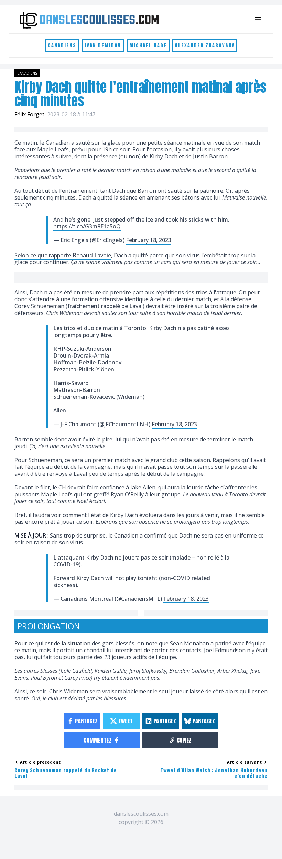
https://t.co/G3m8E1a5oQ (87, 226)
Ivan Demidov (103, 45)
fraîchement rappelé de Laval (105, 306)
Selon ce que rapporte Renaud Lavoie (62, 255)
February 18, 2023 (148, 240)
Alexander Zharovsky (205, 45)
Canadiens (62, 45)
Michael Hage (148, 45)
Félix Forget (29, 114)
